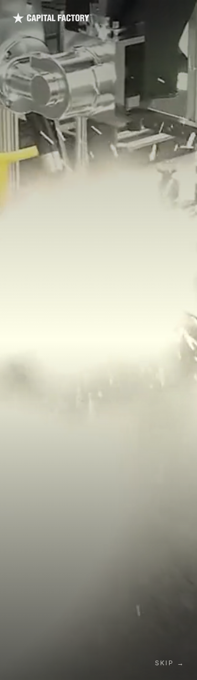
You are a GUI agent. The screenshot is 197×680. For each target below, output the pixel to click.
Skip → (169, 663)
